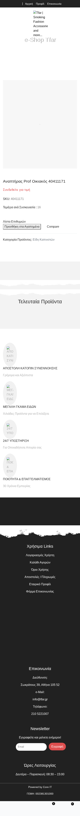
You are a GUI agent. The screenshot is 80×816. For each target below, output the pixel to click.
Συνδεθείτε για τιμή (16, 190)
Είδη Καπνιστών (44, 239)
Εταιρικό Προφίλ (40, 584)
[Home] (10, 805)
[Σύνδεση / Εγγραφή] (31, 805)
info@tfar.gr (40, 699)
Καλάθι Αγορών (40, 562)
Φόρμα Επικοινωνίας (40, 591)
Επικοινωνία (54, 3)
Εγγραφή (57, 746)
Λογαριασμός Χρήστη (40, 555)
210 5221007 (40, 713)
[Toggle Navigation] (6, 24)
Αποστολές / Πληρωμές (40, 577)
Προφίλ (40, 3)
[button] (74, 24)
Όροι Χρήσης (40, 569)
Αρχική (29, 3)
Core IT (47, 787)
